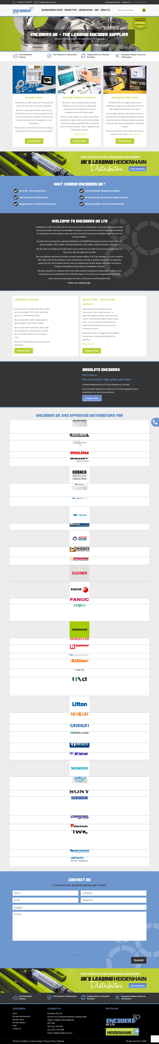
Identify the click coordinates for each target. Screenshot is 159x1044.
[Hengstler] (79, 641)
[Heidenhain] (79, 629)
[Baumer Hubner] (79, 475)
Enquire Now (34, 141)
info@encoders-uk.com (62, 1033)
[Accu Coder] (79, 426)
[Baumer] (79, 515)
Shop (97, 10)
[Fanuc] (79, 601)
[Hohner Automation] (79, 649)
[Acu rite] (79, 437)
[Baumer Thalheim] (79, 501)
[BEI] (79, 526)
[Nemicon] (79, 718)
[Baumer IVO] (79, 490)
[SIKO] (79, 783)
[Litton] (79, 704)
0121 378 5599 (58, 1030)
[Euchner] (79, 573)
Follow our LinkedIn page (79, 283)
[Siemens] (79, 768)
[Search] (144, 10)
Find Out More (137, 169)
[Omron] (79, 727)
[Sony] (79, 793)
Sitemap (60, 1041)
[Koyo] (79, 656)
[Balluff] (79, 462)
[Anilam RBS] (79, 455)
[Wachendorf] (79, 853)
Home (15, 1013)
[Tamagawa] (79, 819)
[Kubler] (79, 663)
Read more (78, 134)
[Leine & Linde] (79, 673)
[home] (23, 10)
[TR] (79, 827)
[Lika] (79, 686)
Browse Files (79, 952)
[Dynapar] (79, 561)
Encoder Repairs (86, 10)
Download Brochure (112, 2)
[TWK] (79, 840)
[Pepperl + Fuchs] (79, 737)
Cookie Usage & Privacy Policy (43, 1041)
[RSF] (79, 756)
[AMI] (79, 445)
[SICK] (79, 862)
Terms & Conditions (21, 1041)
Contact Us (126, 2)
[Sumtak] (79, 805)
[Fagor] (79, 590)
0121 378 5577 (57, 1026)
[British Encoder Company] (79, 538)
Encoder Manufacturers (52, 10)
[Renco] (79, 747)
